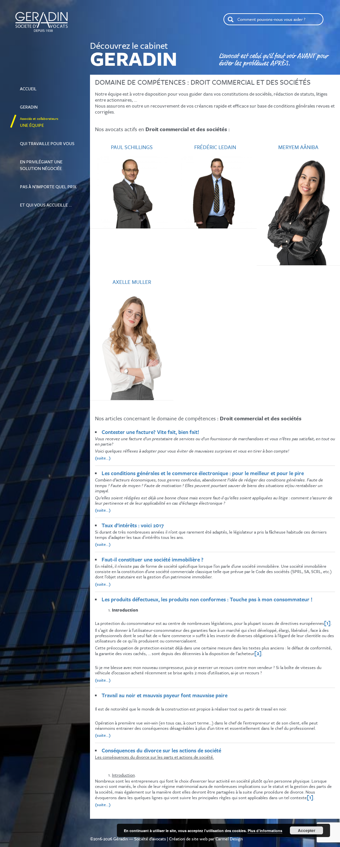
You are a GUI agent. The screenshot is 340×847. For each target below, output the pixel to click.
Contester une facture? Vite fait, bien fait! (150, 432)
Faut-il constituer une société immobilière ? (153, 559)
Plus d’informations (265, 830)
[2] (258, 653)
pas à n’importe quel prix (48, 183)
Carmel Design (229, 838)
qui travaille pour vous (47, 140)
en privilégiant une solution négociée (41, 162)
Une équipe (39, 122)
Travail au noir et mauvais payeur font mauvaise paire (164, 695)
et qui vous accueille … (46, 202)
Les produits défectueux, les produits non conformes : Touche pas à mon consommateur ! (207, 599)
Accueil (41, 85)
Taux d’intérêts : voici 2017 (133, 525)
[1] (327, 623)
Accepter (306, 830)
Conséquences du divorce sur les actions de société (161, 750)
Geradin (34, 104)
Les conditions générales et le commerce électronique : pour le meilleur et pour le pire (203, 473)
